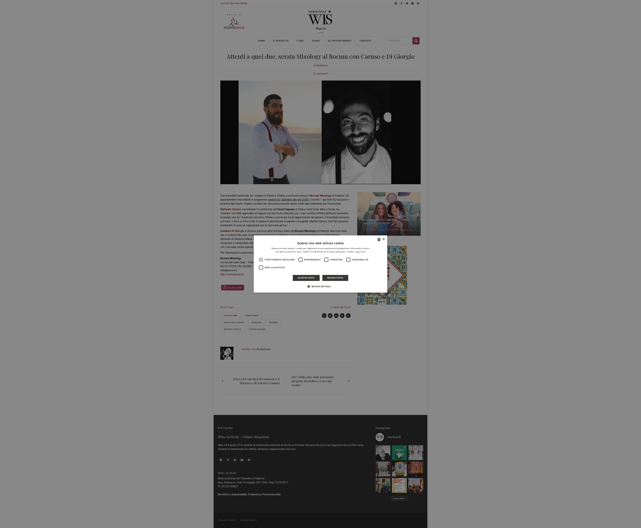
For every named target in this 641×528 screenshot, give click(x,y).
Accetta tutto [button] (306, 277)
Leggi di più (360, 251)
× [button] (383, 239)
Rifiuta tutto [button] (335, 277)
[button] (320, 286)
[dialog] (320, 264)
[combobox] (379, 239)
